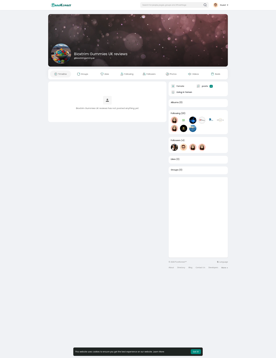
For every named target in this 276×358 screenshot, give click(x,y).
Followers (176, 140)
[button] (174, 5)
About (171, 267)
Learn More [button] (158, 351)
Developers (213, 267)
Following (175, 113)
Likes (173, 159)
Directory (181, 267)
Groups (175, 170)
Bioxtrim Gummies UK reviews (101, 54)
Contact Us (200, 267)
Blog (190, 267)
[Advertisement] (198, 197)
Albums (175, 102)
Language (223, 262)
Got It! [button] (196, 351)
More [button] (223, 267)
